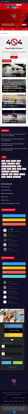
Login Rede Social (5, 190)
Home (2, 33)
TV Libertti (9, 176)
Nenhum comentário (10, 74)
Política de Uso (5, 200)
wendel (9, 248)
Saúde (10, 174)
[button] (23, 29)
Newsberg (12, 394)
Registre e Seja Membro (7, 193)
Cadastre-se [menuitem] (7, 1)
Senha (3, 350)
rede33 (9, 229)
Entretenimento (11, 163)
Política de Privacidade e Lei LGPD (10, 203)
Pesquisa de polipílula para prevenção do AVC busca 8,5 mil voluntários (13, 72)
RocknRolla (10, 296)
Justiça (19, 166)
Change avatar (21, 401)
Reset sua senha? (12, 367)
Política (24, 168)
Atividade (23, 397)
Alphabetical (6, 276)
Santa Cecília (11, 281)
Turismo (3, 176)
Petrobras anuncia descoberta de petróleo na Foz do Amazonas (13, 88)
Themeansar (18, 394)
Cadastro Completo (13, 401)
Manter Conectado (7, 358)
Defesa (18, 161)
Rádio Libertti (5, 174)
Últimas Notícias (16, 176)
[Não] (26, 409)
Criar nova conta (18, 362)
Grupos (16, 404)
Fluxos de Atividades (6, 404)
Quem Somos (4, 196)
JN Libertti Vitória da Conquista (9, 166)
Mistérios (4, 168)
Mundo (9, 168)
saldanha (10, 234)
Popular (5, 224)
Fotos (12, 404)
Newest (4, 215)
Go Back (14, 57)
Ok (14, 412)
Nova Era (10, 286)
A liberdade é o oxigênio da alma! (9, 392)
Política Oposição (14, 171)
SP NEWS (16, 174)
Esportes (5, 115)
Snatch (9, 301)
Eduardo (10, 239)
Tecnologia (22, 174)
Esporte (18, 163)
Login (20, 404)
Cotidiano (13, 161)
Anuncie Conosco (5, 186)
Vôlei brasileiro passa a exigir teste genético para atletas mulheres (13, 103)
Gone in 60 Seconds (12, 291)
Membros (24, 404)
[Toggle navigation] (13, 29)
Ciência (8, 161)
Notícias (14, 168)
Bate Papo (6, 401)
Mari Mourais (11, 244)
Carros (3, 161)
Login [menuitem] (2, 1)
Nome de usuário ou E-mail (7, 343)
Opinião (19, 168)
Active (4, 219)
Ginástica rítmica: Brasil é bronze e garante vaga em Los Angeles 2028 (13, 119)
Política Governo (5, 171)
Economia (6, 84)
